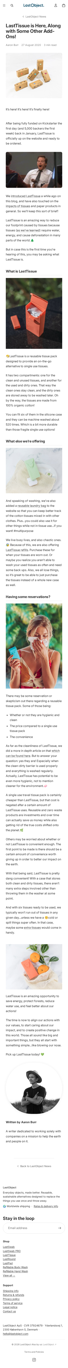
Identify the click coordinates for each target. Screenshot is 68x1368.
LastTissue (9, 1255)
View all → (9, 1275)
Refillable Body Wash (15, 1267)
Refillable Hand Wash (15, 1271)
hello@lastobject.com (15, 1333)
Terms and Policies (34, 1352)
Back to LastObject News (35, 1166)
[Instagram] (34, 1360)
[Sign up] (59, 1228)
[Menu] (4, 5)
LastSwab (9, 1247)
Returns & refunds (13, 1295)
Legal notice (10, 1307)
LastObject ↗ (49, 1344)
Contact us (9, 1311)
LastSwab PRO (12, 1251)
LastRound (9, 1259)
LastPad (8, 1263)
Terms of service (12, 1303)
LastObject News (36, 16)
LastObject (25, 1344)
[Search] (12, 5)
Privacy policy (11, 1299)
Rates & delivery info (46, 1206)
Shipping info (10, 1290)
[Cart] (64, 5)
